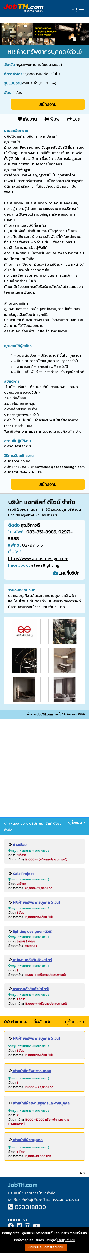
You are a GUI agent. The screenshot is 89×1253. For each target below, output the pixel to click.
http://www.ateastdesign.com (38, 558)
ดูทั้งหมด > (76, 822)
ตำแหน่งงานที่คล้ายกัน (31, 1021)
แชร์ (76, 119)
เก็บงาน (29, 119)
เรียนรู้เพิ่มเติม (66, 1240)
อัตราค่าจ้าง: (37, 859)
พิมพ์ (54, 119)
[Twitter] (19, 1226)
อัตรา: (17, 855)
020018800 (30, 1207)
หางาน (81, 1173)
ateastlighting (45, 565)
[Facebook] (11, 1226)
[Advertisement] (44, 768)
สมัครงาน (48, 104)
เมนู (73, 8)
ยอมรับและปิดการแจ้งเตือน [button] (45, 1247)
